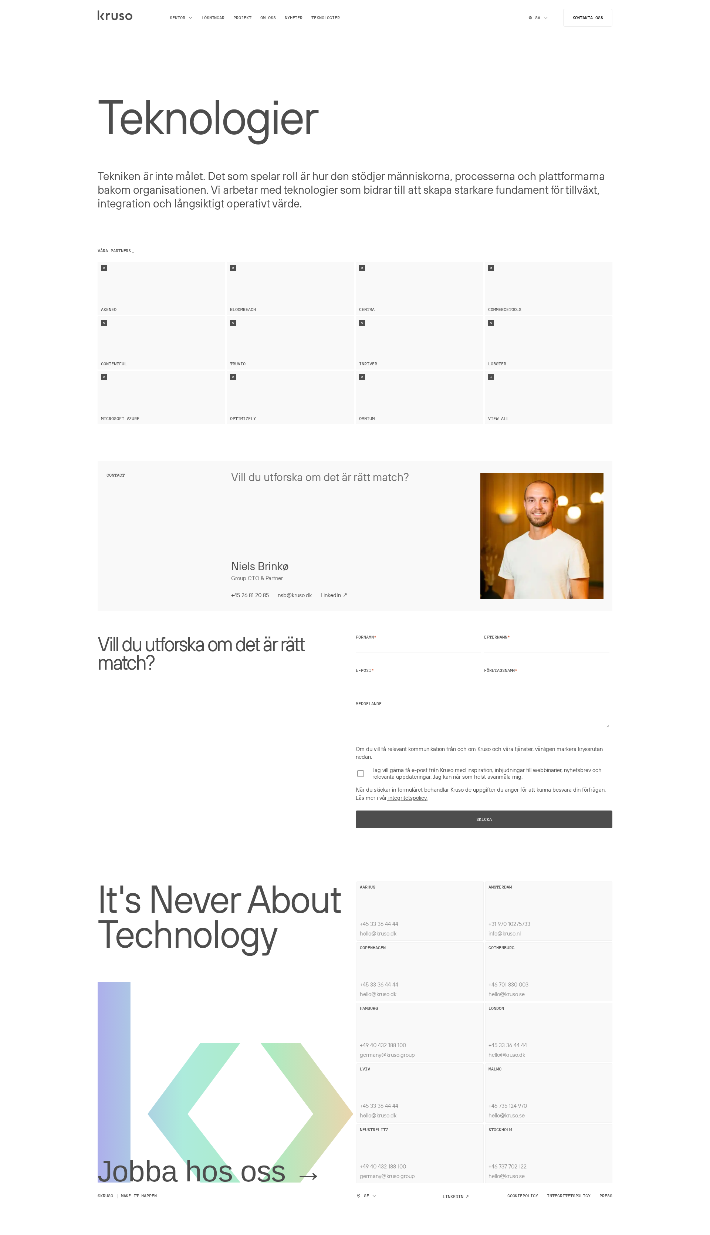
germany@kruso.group (387, 1054)
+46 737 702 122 (507, 1166)
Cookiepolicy (522, 1196)
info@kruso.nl (504, 933)
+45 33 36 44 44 (379, 923)
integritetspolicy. (407, 797)
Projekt (242, 18)
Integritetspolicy (569, 1196)
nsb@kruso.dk (295, 595)
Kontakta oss (587, 17)
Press (605, 1196)
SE (366, 1196)
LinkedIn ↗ (334, 595)
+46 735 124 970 (507, 1105)
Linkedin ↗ (456, 1196)
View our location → (384, 894)
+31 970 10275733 (509, 923)
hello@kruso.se (506, 994)
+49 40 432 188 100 (383, 1045)
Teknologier (325, 18)
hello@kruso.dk (378, 933)
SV (537, 17)
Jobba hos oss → (210, 1171)
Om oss (268, 18)
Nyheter (294, 18)
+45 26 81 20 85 (250, 595)
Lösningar (213, 18)
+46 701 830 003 (508, 984)
